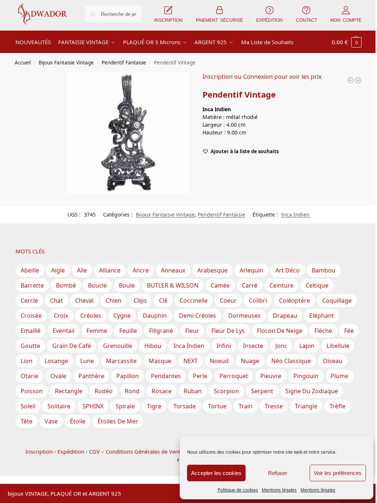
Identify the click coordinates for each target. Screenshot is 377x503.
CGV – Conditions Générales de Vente (136, 451)
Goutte (30, 346)
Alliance (109, 270)
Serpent (262, 391)
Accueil (23, 62)
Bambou (323, 270)
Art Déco (287, 270)
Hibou (152, 346)
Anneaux (173, 270)
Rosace (162, 391)
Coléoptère (294, 300)
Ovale (58, 376)
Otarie (29, 376)
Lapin (306, 346)
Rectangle (68, 391)
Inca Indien (295, 214)
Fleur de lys (228, 331)
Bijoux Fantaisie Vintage (66, 62)
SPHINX (92, 406)
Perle (200, 376)
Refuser (277, 473)
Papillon (127, 376)
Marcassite (121, 361)
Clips (140, 300)
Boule (127, 285)
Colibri (258, 300)
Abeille (30, 270)
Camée (220, 285)
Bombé (66, 285)
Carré (249, 285)
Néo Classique (291, 361)
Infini (223, 346)
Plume (339, 376)
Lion (26, 361)
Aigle (58, 270)
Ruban (193, 391)
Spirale (125, 406)
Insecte (253, 346)
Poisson (32, 391)
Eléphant (321, 316)
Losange (56, 361)
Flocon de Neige (279, 331)
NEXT (190, 361)
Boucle (97, 285)
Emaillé (30, 331)
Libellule (338, 346)
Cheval (84, 300)
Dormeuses (244, 316)
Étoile (77, 421)
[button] (347, 42)
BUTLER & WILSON (172, 285)
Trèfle (337, 406)
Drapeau (285, 316)
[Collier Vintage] (358, 80)
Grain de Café (71, 346)
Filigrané (161, 331)
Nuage (250, 361)
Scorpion (226, 391)
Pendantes (166, 376)
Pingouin (305, 376)
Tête (26, 421)
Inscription (39, 451)
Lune (87, 361)
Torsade (184, 406)
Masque (160, 361)
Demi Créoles (197, 316)
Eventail (63, 331)
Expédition (70, 451)
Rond (132, 391)
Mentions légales (279, 490)
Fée (349, 331)
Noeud (219, 361)
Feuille (128, 331)
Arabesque (212, 270)
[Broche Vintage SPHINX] (350, 80)
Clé (163, 300)
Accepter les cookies (216, 473)
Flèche (323, 331)
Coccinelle (194, 300)
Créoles (90, 316)
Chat (56, 300)
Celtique (317, 285)
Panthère (91, 376)
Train (246, 406)
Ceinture (281, 285)
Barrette (32, 285)
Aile (82, 270)
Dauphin (155, 316)
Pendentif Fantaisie (124, 62)
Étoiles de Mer (118, 421)
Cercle (29, 300)
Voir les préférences (338, 473)
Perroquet (233, 376)
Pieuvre (270, 376)
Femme (97, 331)
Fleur (192, 331)
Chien (113, 300)
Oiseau (332, 361)
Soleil (28, 406)
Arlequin (251, 270)
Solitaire (58, 406)
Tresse (274, 406)
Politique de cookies (238, 490)
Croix (61, 316)
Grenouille (117, 346)
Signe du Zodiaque (311, 391)
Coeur (228, 300)
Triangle (306, 406)
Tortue (217, 406)
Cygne (122, 316)
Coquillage (337, 300)
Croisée (31, 316)
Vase (51, 421)
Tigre (154, 406)
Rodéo (104, 391)
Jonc (281, 346)
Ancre (141, 270)
